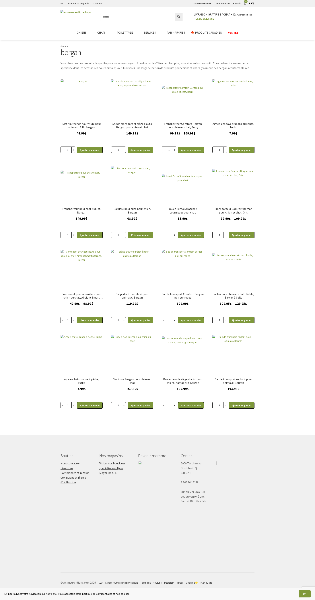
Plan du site (206, 582)
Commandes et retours (75, 473)
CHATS (101, 32)
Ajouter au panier (191, 150)
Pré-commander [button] (140, 235)
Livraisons (67, 468)
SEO (101, 582)
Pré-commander (90, 320)
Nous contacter (70, 463)
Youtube (157, 582)
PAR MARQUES (176, 32)
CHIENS (81, 32)
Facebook (146, 582)
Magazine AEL (108, 473)
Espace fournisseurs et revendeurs (121, 582)
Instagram (169, 582)
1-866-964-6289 (204, 19)
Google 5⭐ (192, 582)
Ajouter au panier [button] (90, 150)
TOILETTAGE (124, 32)
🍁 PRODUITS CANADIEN (206, 32)
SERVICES (150, 32)
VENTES (233, 32)
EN (62, 3)
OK (304, 593)
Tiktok (180, 582)
